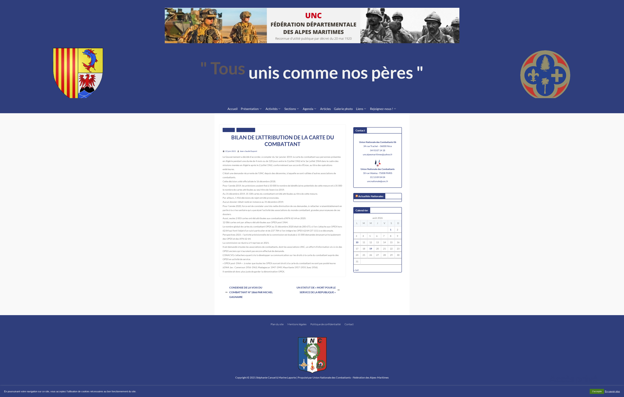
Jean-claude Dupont (248, 151)
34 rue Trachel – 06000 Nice (377, 146)
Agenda (308, 109)
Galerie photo (343, 109)
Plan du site (277, 324)
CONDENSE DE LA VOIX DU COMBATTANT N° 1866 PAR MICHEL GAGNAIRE (251, 292)
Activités (272, 109)
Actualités (229, 130)
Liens (359, 109)
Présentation (250, 109)
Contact (349, 324)
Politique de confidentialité (325, 324)
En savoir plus (612, 391)
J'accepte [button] (597, 391)
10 (357, 242)
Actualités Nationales (370, 196)
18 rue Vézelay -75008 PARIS (377, 173)
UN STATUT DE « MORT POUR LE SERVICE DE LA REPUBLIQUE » (316, 290)
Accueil (233, 109)
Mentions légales (296, 324)
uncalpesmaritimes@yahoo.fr (377, 154)
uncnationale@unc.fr (377, 181)
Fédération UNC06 (246, 130)
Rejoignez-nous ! (381, 109)
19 (370, 248)
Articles (325, 109)
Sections (290, 109)
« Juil (356, 270)
